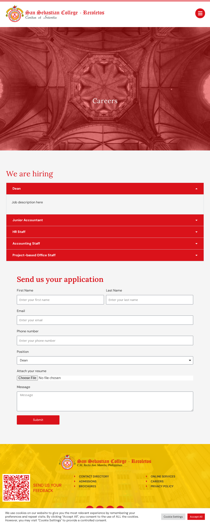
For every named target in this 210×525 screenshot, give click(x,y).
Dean (17, 188)
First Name (25, 290)
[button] (105, 188)
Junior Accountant (28, 220)
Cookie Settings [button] (173, 516)
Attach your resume (31, 371)
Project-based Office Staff (34, 255)
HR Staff (19, 232)
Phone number (28, 331)
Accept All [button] (196, 516)
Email (21, 311)
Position (23, 352)
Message (23, 387)
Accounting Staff (26, 243)
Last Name (114, 290)
